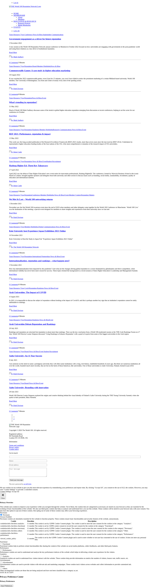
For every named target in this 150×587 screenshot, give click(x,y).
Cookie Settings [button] (5, 492)
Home (16, 13)
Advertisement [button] (5, 560)
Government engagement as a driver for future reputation (35, 39)
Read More (13, 52)
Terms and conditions (16, 445)
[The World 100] (75, 8)
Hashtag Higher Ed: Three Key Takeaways (28, 165)
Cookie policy (14, 449)
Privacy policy (14, 447)
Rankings (35, 130)
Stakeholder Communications (53, 35)
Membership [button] (19, 15)
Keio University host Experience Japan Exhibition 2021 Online (37, 231)
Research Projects (24, 23)
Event (44, 98)
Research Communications (62, 130)
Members (21, 19)
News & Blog (37, 35)
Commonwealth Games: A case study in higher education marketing (39, 70)
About (20, 17)
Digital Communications (46, 227)
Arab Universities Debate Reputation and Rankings (32, 324)
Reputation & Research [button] (25, 21)
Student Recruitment (54, 161)
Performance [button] (4, 548)
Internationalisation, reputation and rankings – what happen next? (39, 261)
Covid (26, 288)
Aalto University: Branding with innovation (29, 387)
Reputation (28, 66)
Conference (28, 35)
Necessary (6, 515)
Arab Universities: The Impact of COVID (27, 292)
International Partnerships (41, 256)
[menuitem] (77, 13)
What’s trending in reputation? (23, 102)
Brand (34, 66)
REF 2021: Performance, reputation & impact (30, 134)
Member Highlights (44, 66)
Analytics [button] (3, 554)
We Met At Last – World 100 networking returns (31, 199)
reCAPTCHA (27, 484)
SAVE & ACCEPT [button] (7, 572)
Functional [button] (3, 542)
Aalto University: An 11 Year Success (25, 356)
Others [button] (2, 566)
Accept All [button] (15, 492)
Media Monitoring (24, 25)
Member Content (75, 195)
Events (17, 27)
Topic (11, 35)
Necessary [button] (3, 513)
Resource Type (19, 35)
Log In (16, 3)
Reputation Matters (87, 195)
